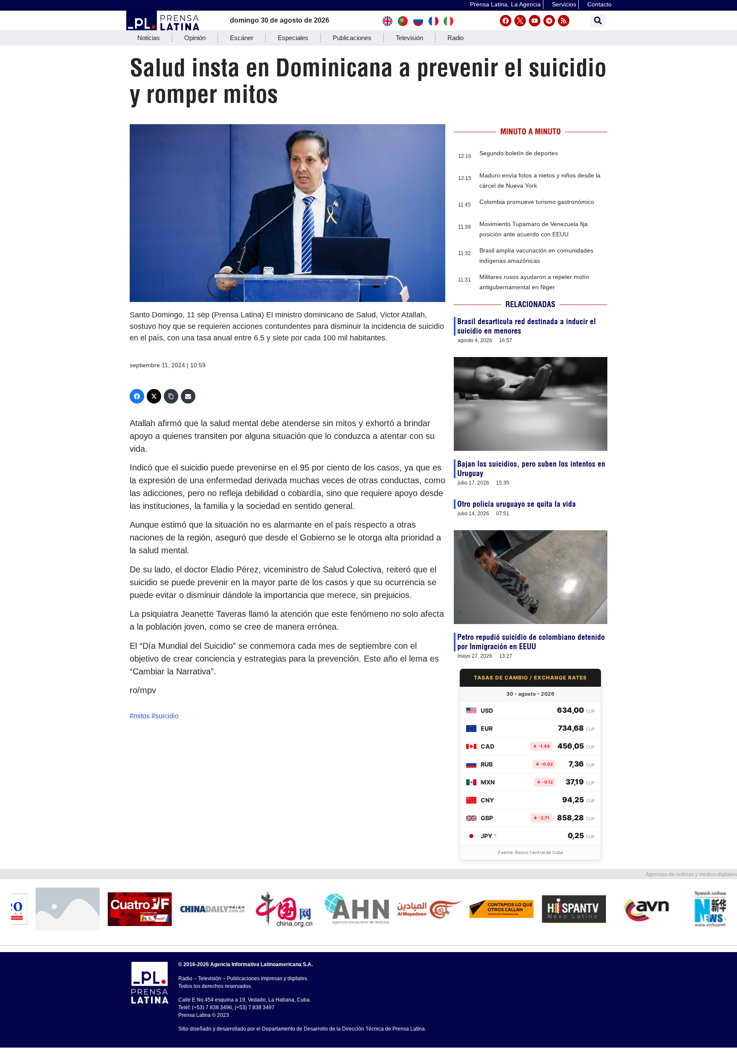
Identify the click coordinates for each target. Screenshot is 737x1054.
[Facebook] (505, 20)
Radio (455, 37)
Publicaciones (352, 37)
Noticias (148, 37)
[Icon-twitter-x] (520, 20)
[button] (598, 21)
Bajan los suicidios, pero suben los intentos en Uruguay (531, 468)
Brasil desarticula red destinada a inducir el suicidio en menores (526, 326)
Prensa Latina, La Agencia (505, 4)
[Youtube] (534, 20)
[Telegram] (549, 20)
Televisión (409, 37)
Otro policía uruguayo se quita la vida (516, 504)
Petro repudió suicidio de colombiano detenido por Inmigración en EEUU (531, 641)
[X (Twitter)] (154, 396)
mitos (141, 716)
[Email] (188, 396)
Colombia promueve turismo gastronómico (536, 201)
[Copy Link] (171, 396)
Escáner (241, 37)
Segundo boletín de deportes (518, 153)
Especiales (293, 37)
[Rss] (563, 20)
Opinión (195, 37)
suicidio (167, 716)
